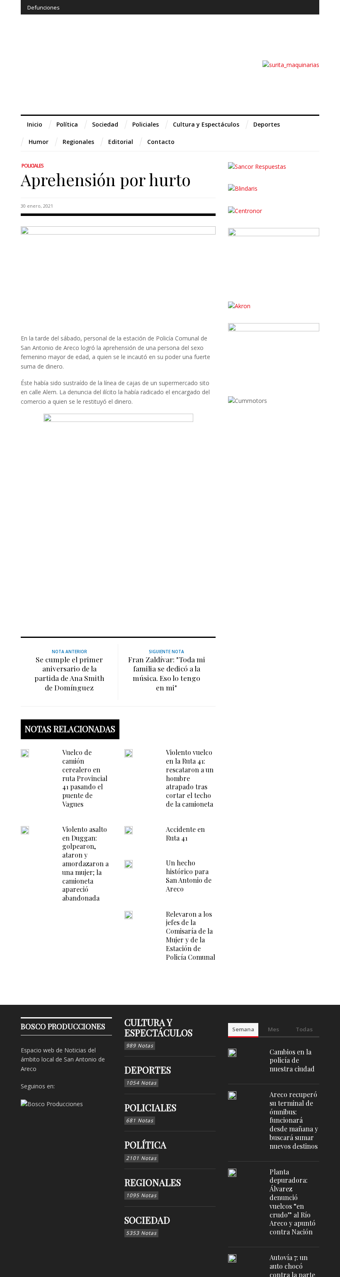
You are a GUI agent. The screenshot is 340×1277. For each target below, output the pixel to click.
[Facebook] (245, 7)
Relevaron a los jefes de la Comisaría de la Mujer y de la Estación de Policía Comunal (190, 935)
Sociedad (147, 1220)
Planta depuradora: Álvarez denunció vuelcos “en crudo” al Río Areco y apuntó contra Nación (293, 1201)
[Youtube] (290, 7)
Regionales (152, 1182)
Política (145, 1145)
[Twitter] (275, 7)
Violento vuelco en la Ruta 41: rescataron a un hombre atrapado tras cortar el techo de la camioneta (190, 778)
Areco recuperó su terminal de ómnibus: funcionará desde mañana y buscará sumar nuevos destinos (294, 1120)
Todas (304, 1029)
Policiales (33, 165)
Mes (273, 1029)
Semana (243, 1029)
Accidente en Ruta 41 (185, 833)
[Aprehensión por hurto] (118, 273)
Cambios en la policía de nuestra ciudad (292, 1060)
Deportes (147, 1070)
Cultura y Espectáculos (158, 1027)
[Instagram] (259, 7)
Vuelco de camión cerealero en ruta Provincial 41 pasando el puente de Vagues (84, 778)
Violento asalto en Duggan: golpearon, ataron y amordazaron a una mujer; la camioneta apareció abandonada (85, 863)
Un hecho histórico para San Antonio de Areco (188, 875)
